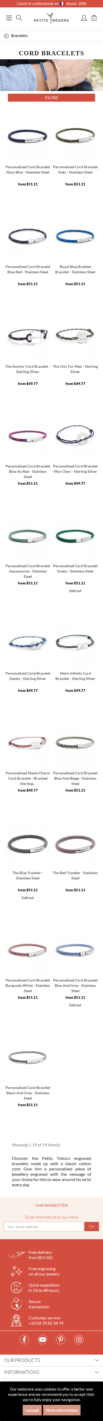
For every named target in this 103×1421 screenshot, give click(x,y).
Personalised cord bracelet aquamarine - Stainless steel (28, 571)
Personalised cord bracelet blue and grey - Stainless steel (75, 985)
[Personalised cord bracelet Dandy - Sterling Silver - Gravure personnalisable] (27, 643)
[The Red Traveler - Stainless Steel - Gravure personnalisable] (75, 843)
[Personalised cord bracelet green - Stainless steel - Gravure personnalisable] (75, 536)
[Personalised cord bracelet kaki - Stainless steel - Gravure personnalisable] (75, 137)
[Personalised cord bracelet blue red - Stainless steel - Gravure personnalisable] (27, 237)
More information (62, 1410)
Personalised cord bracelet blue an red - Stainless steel (28, 471)
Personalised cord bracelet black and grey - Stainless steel (28, 1092)
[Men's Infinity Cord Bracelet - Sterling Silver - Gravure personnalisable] (75, 643)
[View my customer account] (84, 18)
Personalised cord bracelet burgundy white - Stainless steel (28, 985)
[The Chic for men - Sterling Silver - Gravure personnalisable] (75, 336)
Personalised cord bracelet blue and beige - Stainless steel (75, 778)
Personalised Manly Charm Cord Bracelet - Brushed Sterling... (28, 778)
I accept (32, 1410)
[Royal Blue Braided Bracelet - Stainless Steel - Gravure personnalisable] (75, 237)
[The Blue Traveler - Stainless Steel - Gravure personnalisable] (27, 843)
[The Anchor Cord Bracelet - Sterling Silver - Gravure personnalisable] (27, 336)
